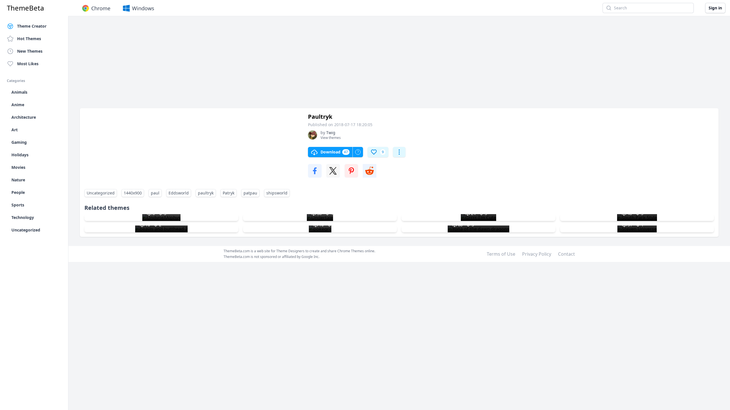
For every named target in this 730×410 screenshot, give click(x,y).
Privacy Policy (536, 254)
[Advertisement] (251, 65)
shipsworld (276, 193)
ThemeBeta (25, 8)
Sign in (715, 8)
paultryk (206, 193)
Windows (143, 8)
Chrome (100, 8)
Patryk (228, 193)
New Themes (29, 51)
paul (155, 193)
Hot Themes (29, 38)
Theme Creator (31, 26)
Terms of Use (501, 254)
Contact (566, 254)
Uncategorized (101, 193)
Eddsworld (179, 193)
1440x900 (133, 193)
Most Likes (27, 63)
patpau (250, 193)
